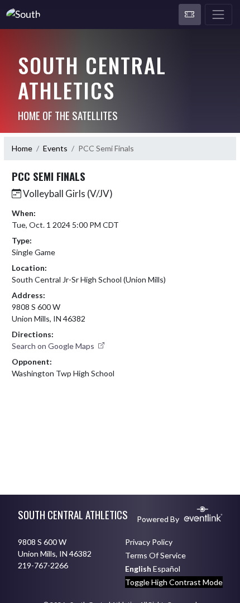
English (138, 568)
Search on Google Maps (54, 346)
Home (22, 148)
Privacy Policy (148, 542)
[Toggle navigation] (218, 14)
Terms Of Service (155, 555)
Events (55, 148)
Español (166, 568)
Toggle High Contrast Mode (174, 582)
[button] (190, 14)
